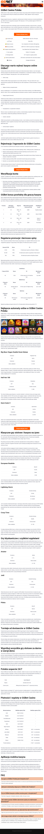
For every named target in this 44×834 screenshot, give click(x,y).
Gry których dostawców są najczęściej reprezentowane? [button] (20, 810)
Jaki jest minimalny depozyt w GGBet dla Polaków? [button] (18, 787)
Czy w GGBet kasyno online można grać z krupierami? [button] (19, 793)
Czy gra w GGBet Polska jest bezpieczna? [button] (15, 779)
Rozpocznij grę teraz (22, 34)
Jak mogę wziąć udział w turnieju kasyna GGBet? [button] (17, 816)
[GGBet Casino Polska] (6, 1)
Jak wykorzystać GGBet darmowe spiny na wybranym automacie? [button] (19, 800)
